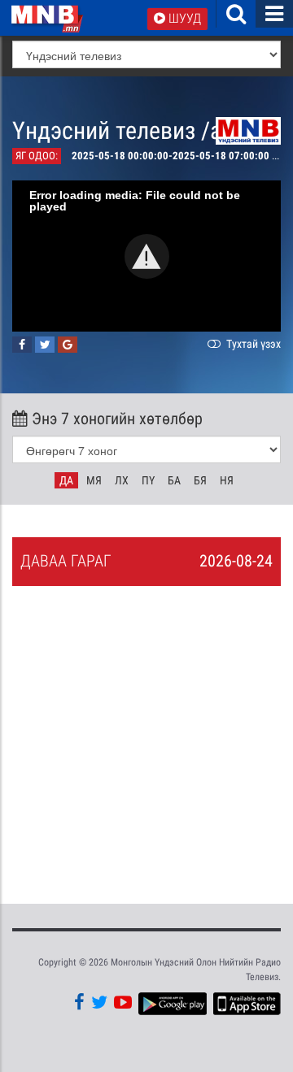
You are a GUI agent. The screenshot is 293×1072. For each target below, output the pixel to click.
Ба (174, 480)
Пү (148, 480)
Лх (122, 480)
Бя (200, 480)
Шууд (183, 18)
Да (66, 480)
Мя (94, 480)
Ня (227, 480)
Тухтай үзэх (252, 343)
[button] (147, 256)
